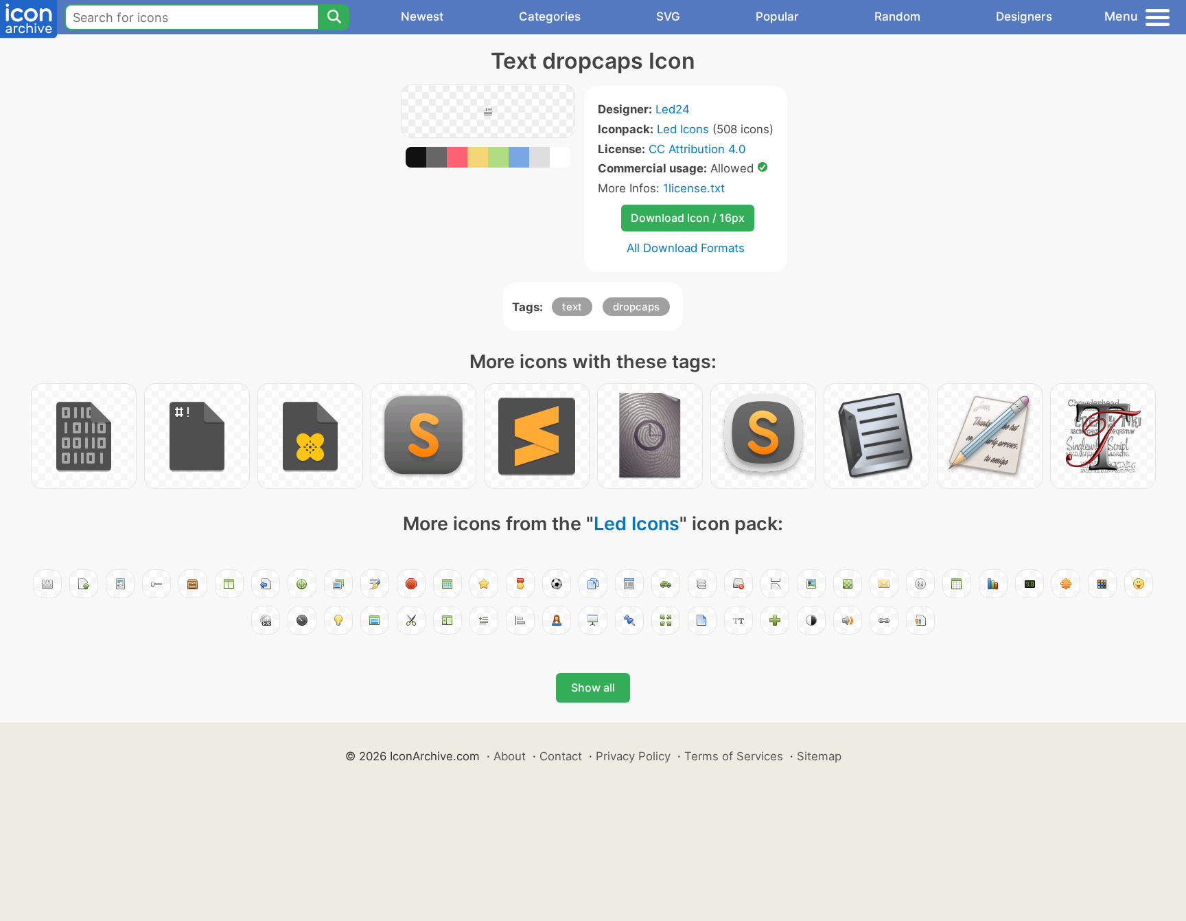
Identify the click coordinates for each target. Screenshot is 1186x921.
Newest (422, 16)
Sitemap (819, 756)
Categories (550, 16)
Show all (593, 687)
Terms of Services (733, 756)
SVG (668, 16)
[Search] (333, 17)
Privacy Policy (633, 756)
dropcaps (636, 306)
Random (897, 16)
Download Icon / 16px (688, 218)
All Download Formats (686, 248)
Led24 (672, 109)
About (509, 756)
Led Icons (683, 129)
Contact (560, 756)
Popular (777, 16)
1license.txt (694, 188)
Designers (1024, 16)
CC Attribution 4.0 (697, 149)
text (572, 306)
